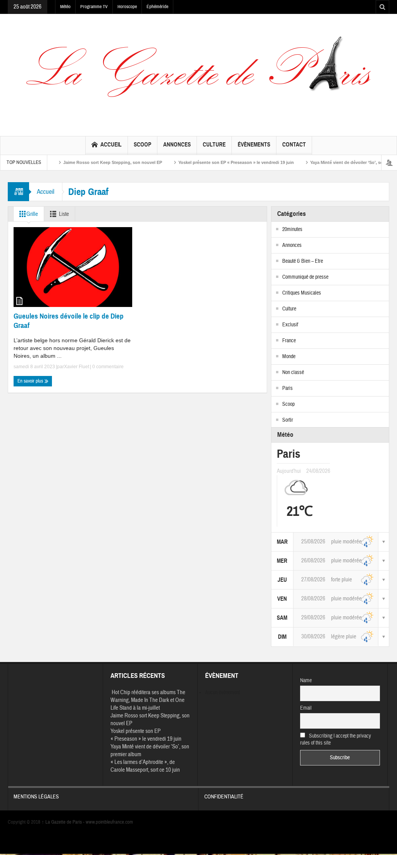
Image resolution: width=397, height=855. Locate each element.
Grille (32, 214)
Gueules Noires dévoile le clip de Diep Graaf (69, 321)
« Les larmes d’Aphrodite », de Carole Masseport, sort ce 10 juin (145, 766)
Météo (65, 6)
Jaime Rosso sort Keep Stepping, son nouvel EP (100, 162)
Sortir (287, 420)
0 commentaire (107, 366)
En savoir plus (30, 381)
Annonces (177, 144)
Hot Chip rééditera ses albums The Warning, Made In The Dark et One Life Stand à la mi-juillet (147, 700)
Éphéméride (157, 6)
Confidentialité (223, 796)
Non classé (293, 372)
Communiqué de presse (305, 277)
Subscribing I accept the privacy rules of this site (335, 739)
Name (306, 680)
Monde (288, 356)
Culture (214, 144)
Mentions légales (36, 796)
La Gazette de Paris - (63, 822)
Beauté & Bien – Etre (302, 261)
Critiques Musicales (301, 293)
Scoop (142, 144)
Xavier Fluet (76, 366)
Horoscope (127, 6)
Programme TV (94, 6)
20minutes (292, 229)
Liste (64, 214)
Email (306, 708)
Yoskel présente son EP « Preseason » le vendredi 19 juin (223, 162)
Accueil (111, 144)
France (289, 340)
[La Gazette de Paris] (198, 74)
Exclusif (290, 324)
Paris (287, 388)
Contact (294, 144)
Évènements (254, 144)
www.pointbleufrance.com (109, 822)
